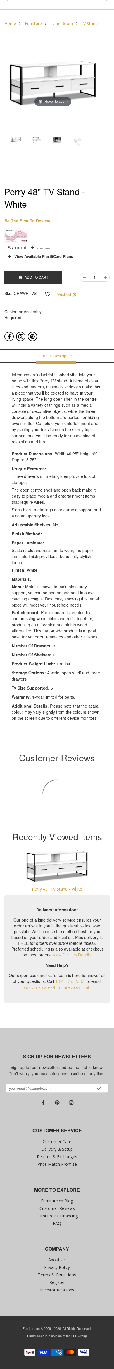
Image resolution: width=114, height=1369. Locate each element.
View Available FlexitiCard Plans (42, 256)
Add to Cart (35, 277)
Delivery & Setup (57, 1149)
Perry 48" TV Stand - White (57, 889)
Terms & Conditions (57, 1275)
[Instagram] (20, 336)
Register (57, 1282)
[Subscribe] (99, 1089)
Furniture (33, 23)
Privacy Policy (57, 1267)
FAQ (57, 1223)
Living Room (61, 23)
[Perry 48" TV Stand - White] (57, 866)
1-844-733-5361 (70, 981)
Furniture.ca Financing (57, 1216)
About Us (57, 1259)
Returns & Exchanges (57, 1156)
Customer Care (57, 1141)
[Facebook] (9, 336)
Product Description (56, 355)
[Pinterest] (32, 336)
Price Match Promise (57, 1164)
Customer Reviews (57, 1208)
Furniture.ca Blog (57, 1201)
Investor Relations (57, 1290)
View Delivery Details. (72, 955)
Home (10, 23)
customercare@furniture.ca (49, 987)
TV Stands (90, 23)
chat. (85, 987)
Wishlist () (67, 294)
